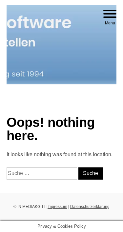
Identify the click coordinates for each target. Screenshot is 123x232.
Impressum (57, 206)
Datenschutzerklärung (90, 206)
